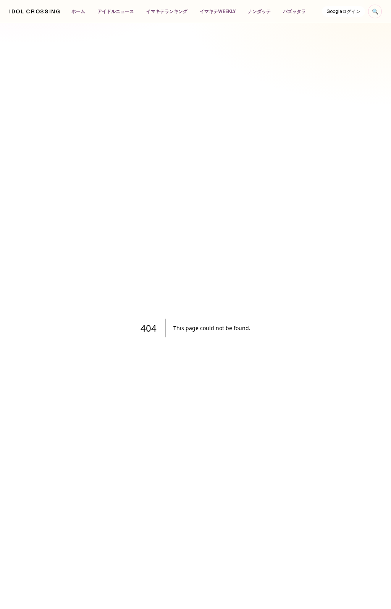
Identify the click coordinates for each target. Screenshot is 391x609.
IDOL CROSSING (35, 11)
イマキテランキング (166, 11)
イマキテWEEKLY (218, 11)
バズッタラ (294, 11)
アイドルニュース (115, 11)
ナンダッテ (259, 11)
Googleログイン (343, 11)
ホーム (78, 11)
